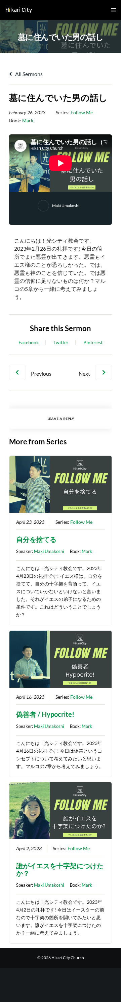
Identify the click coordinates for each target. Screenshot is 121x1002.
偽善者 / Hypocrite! (45, 714)
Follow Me (82, 112)
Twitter (61, 342)
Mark (27, 120)
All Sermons (28, 74)
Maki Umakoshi (65, 205)
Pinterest (93, 342)
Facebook (28, 342)
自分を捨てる (36, 539)
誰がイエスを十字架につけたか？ (60, 869)
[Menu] (111, 10)
